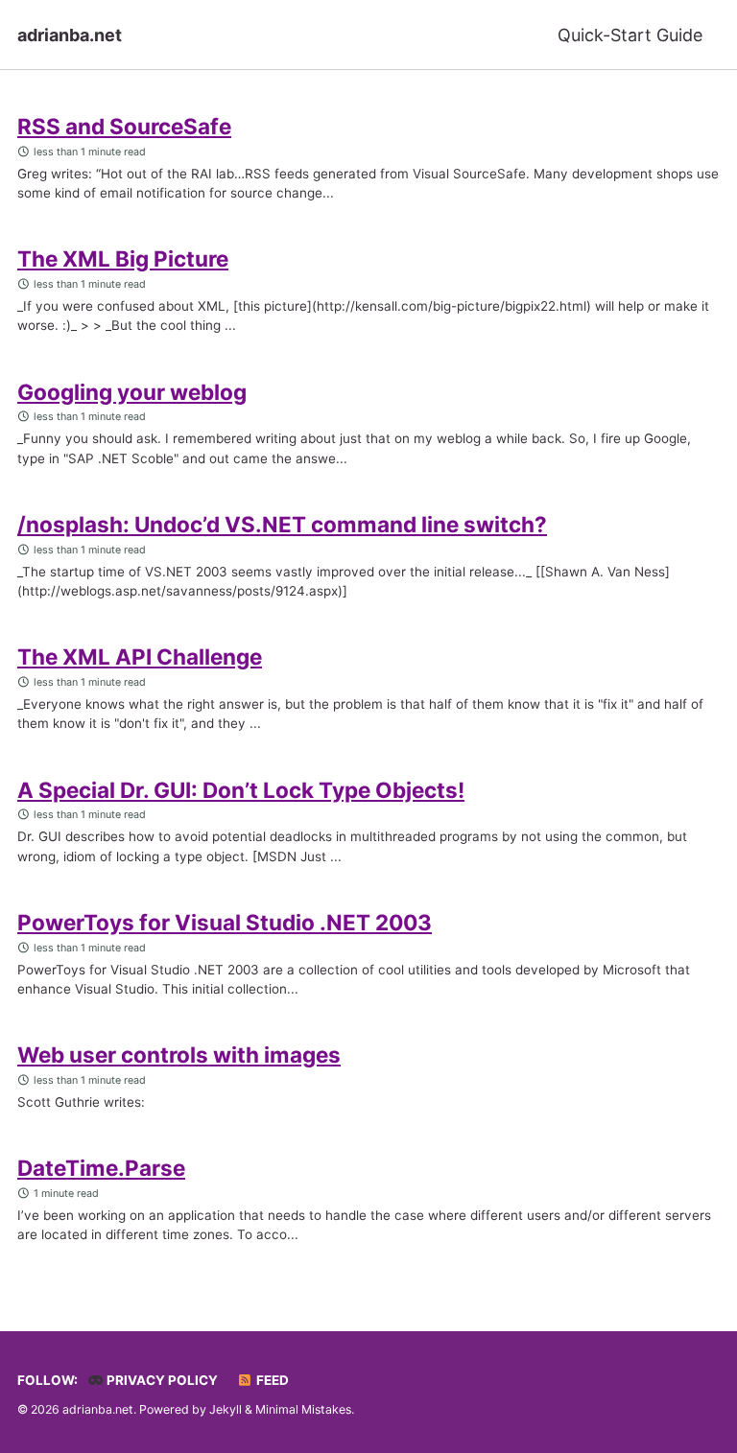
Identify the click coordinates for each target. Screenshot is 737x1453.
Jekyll (225, 1409)
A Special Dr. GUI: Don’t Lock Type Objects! (240, 790)
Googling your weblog (132, 392)
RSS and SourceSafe (124, 126)
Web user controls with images (179, 1054)
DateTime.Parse (101, 1168)
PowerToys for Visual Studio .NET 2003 (224, 922)
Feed (271, 1380)
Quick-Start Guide (630, 35)
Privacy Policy (161, 1380)
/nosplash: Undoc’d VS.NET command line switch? (282, 524)
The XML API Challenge (139, 656)
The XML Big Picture (122, 258)
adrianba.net (69, 35)
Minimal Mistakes (303, 1409)
